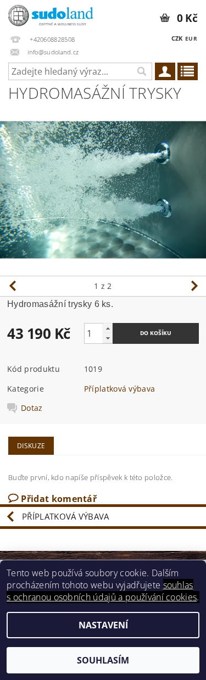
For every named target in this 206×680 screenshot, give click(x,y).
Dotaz (32, 408)
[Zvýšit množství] (108, 328)
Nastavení (103, 625)
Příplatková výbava (119, 388)
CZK (177, 38)
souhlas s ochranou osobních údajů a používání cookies (102, 591)
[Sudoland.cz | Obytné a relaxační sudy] (51, 14)
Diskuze (31, 445)
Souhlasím (103, 660)
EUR (191, 38)
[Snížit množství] (108, 338)
